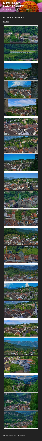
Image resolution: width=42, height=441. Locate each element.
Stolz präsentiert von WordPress (14, 436)
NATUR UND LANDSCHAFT (13, 5)
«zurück (6, 21)
